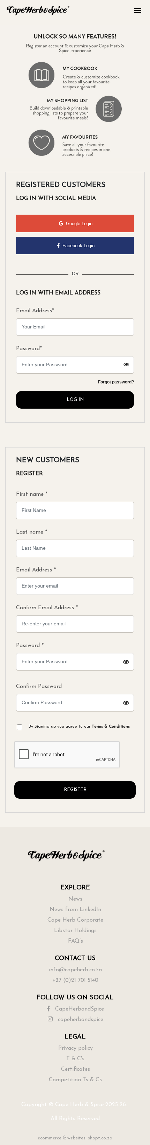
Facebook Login (78, 245)
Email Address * (36, 570)
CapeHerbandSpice (78, 1009)
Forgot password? (116, 382)
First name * (31, 494)
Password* (29, 349)
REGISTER (75, 789)
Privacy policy (75, 1048)
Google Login (78, 223)
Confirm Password (61, 698)
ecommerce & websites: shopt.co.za (75, 1138)
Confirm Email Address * (47, 608)
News (75, 899)
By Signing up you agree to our (79, 726)
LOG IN (75, 399)
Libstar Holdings (75, 931)
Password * (61, 657)
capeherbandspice (79, 1019)
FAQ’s (75, 941)
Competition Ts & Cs (75, 1080)
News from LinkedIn (75, 909)
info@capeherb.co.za (75, 970)
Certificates (75, 1069)
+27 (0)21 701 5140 (75, 980)
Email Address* (35, 311)
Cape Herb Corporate (75, 920)
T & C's (75, 1059)
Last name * (31, 532)
